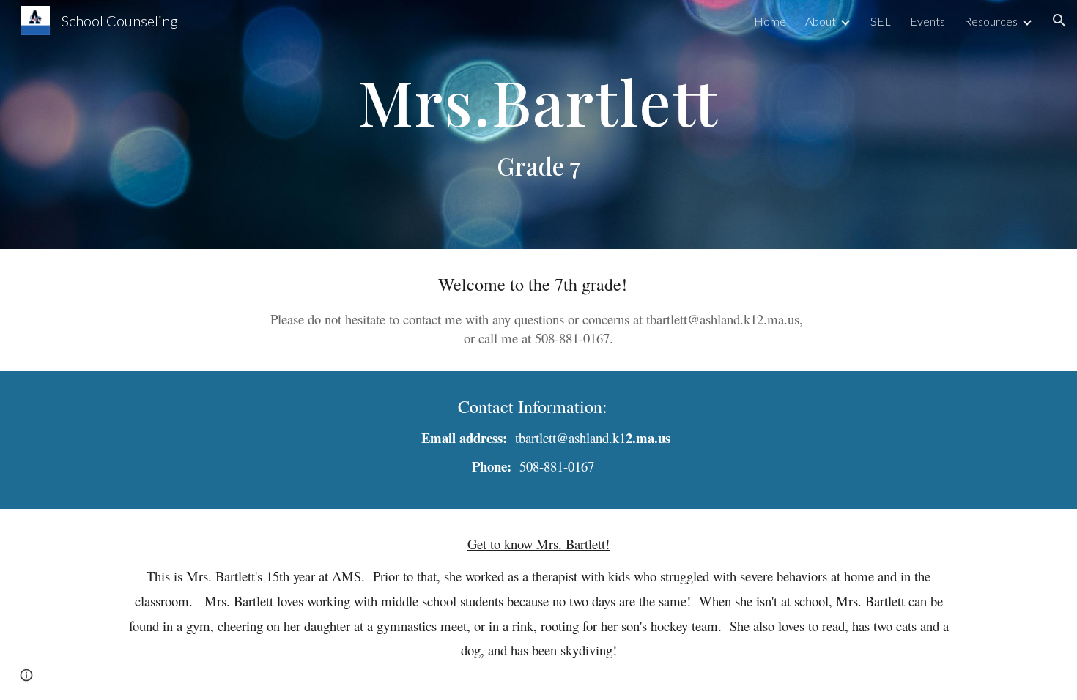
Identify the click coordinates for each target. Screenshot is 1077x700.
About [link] (820, 21)
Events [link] (927, 21)
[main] (538, 125)
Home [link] (770, 21)
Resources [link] (991, 21)
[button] (1059, 20)
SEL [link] (880, 21)
